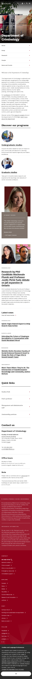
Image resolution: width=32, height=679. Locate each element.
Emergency (8, 571)
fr (18, 3)
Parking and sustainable (13, 612)
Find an (6, 565)
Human (7, 594)
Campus (6, 609)
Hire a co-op (7, 568)
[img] (6, 3)
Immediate (7, 573)
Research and (9, 597)
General (6, 562)
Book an (6, 621)
